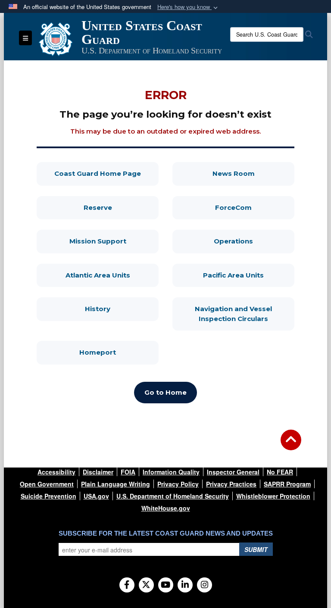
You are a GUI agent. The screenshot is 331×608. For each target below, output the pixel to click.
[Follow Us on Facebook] (126, 585)
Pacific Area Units (248, 275)
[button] (188, 7)
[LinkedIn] (185, 585)
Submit (256, 549)
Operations (254, 241)
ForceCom (254, 207)
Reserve (121, 207)
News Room (253, 173)
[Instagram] (204, 585)
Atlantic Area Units (112, 275)
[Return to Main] (291, 445)
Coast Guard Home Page (106, 173)
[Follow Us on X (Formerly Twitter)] (146, 585)
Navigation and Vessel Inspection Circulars (244, 314)
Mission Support (114, 241)
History (122, 308)
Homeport (119, 352)
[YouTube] (165, 585)
